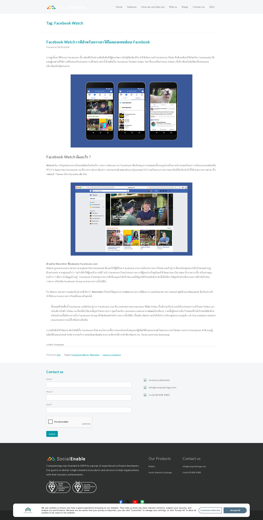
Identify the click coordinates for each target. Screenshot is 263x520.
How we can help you (153, 6)
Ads (59, 354)
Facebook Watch (80, 354)
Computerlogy (54, 465)
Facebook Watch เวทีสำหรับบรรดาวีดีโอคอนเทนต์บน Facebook (98, 42)
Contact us (199, 6)
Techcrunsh (147, 334)
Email (49, 404)
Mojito (152, 466)
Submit (52, 434)
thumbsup (164, 334)
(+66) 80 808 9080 (159, 394)
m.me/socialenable (159, 380)
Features (132, 6)
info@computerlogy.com (162, 387)
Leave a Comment (112, 354)
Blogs (185, 6)
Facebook (59, 344)
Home (119, 6)
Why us (173, 6)
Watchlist (95, 354)
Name (49, 379)
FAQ (212, 6)
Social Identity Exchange (160, 472)
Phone (49, 392)
